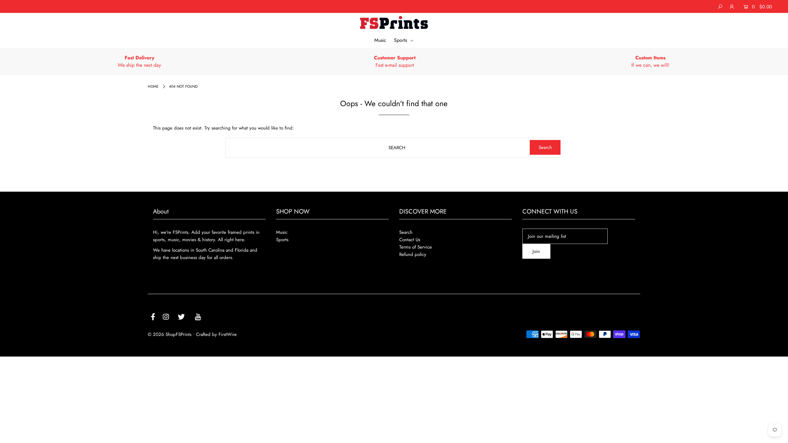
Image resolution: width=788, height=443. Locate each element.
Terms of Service (415, 247)
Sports (401, 40)
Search (405, 232)
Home (153, 86)
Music (380, 40)
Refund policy (412, 254)
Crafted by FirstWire (216, 334)
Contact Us (409, 239)
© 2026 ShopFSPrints (169, 334)
